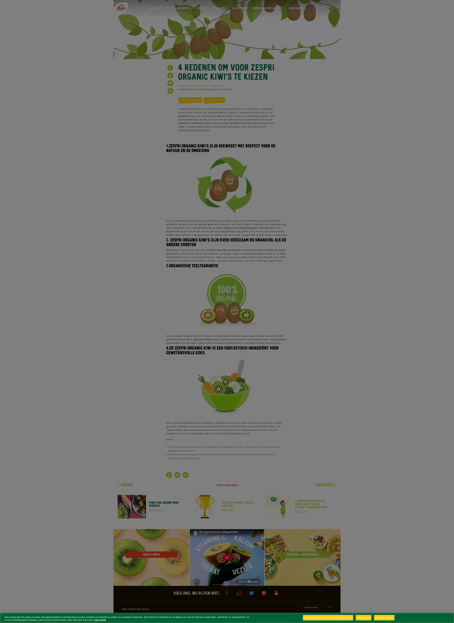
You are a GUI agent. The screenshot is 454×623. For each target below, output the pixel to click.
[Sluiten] (450, 617)
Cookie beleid (100, 620)
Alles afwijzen (363, 617)
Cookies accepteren (384, 617)
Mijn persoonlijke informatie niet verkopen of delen (328, 617)
